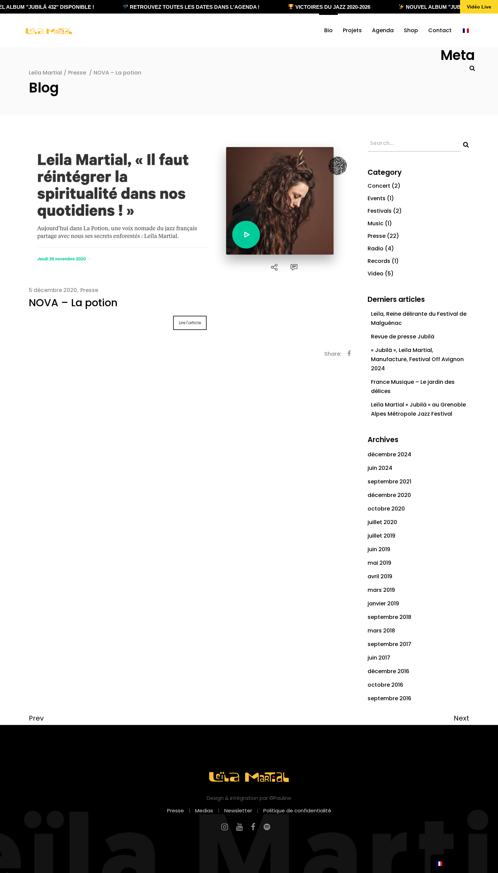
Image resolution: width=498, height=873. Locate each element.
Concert (379, 186)
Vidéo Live (479, 6)
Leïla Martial (45, 72)
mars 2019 (381, 590)
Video (375, 273)
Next (461, 718)
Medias (204, 810)
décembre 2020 (389, 495)
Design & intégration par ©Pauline (249, 798)
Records (379, 261)
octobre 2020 (386, 509)
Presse (77, 72)
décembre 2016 (388, 671)
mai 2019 (379, 563)
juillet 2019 (381, 536)
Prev (36, 718)
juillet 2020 (382, 522)
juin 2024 (380, 468)
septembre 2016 (389, 698)
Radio (375, 248)
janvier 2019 (383, 603)
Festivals (380, 211)
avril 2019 (380, 576)
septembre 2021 (389, 481)
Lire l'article (190, 323)
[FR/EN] (466, 30)
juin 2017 (379, 658)
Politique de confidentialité (297, 810)
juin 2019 (379, 549)
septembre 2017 (389, 644)
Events (377, 198)
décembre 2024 (389, 454)
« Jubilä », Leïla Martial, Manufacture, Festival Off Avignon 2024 (417, 359)
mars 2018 (381, 631)
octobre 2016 (385, 685)
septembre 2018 (389, 617)
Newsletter (238, 810)
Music (375, 223)
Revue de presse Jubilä (402, 336)
